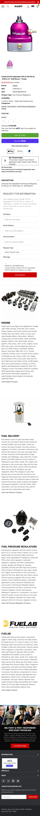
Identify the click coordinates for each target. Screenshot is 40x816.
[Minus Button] (3, 121)
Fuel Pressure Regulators (26, 106)
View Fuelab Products (9, 690)
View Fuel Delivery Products (11, 492)
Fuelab (15, 86)
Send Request (20, 275)
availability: (5, 98)
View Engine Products (9, 382)
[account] (28, 6)
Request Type (8, 248)
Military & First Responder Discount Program (20, 729)
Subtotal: (4, 126)
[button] (32, 6)
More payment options (20, 146)
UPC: (3, 92)
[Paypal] (29, 151)
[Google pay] (20, 151)
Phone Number (8, 237)
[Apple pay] (10, 151)
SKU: (3, 89)
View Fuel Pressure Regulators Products (16, 603)
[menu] (2, 6)
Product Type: (6, 95)
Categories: (5, 103)
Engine (3, 106)
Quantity (3, 117)
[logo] (18, 6)
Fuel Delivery (12, 106)
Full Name (6, 214)
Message (6, 257)
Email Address (8, 225)
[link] (9, 64)
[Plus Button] (13, 121)
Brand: (4, 86)
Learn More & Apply (20, 746)
